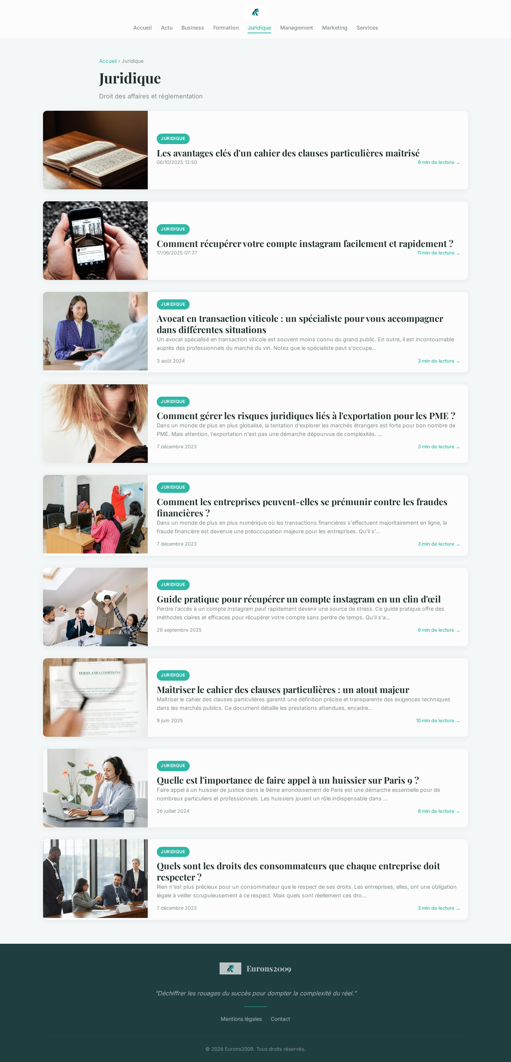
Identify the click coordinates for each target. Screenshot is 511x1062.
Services (367, 27)
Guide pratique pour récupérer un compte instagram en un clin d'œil (299, 599)
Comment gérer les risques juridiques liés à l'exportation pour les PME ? (306, 415)
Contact (280, 1019)
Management (296, 27)
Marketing (335, 27)
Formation (226, 27)
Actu (166, 27)
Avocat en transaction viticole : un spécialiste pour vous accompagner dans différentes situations (300, 323)
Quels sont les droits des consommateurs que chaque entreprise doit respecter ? (298, 871)
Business (192, 27)
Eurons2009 (269, 968)
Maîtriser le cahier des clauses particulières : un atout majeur (283, 689)
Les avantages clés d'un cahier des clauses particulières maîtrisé (288, 153)
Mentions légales (241, 1019)
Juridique (259, 27)
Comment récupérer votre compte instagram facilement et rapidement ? (305, 243)
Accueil (142, 27)
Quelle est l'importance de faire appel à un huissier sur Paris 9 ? (288, 780)
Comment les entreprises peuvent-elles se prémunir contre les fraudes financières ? (302, 507)
